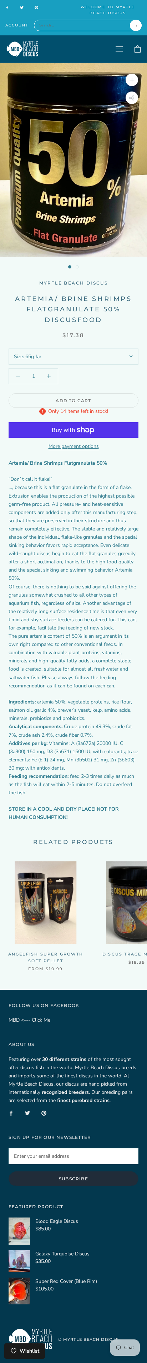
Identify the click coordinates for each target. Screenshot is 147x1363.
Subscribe (73, 1178)
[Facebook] (7, 7)
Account (17, 25)
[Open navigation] (119, 48)
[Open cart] (138, 49)
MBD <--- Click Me (29, 1020)
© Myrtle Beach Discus (88, 1339)
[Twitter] (22, 7)
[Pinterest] (36, 7)
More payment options (74, 446)
